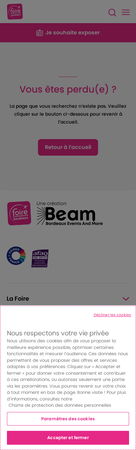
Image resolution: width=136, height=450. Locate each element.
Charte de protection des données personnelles (60, 405)
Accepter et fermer (67, 437)
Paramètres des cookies (68, 419)
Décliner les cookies (112, 315)
